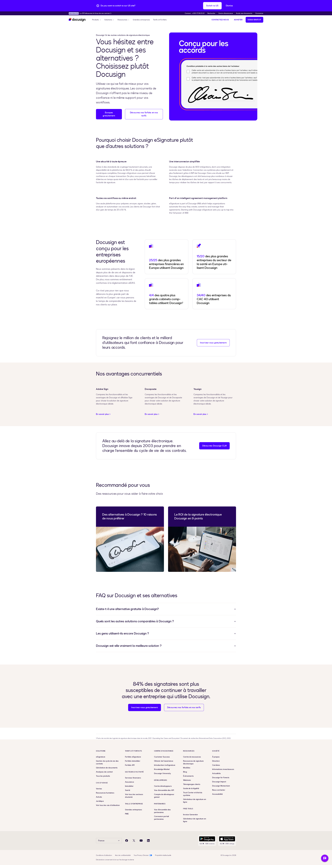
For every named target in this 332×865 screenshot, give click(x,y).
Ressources (122, 20)
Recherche (211, 13)
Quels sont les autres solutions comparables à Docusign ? (135, 621)
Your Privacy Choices (141, 855)
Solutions (108, 20)
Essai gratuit (254, 20)
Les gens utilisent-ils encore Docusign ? (122, 633)
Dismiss (229, 5)
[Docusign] (77, 19)
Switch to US (212, 5)
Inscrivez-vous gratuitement (213, 342)
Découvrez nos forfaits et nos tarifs (144, 114)
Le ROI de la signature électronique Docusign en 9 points (198, 516)
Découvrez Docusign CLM (214, 445)
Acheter (238, 20)
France (101, 840)
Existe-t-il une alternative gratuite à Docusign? (127, 609)
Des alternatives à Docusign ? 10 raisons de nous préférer (129, 516)
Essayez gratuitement (109, 114)
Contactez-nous (220, 20)
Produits (95, 20)
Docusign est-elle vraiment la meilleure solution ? (129, 646)
